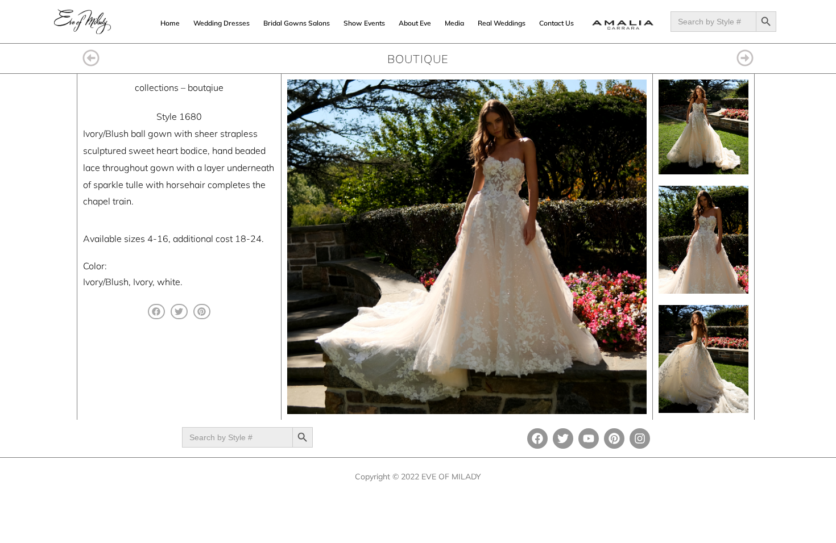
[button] (156, 311)
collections (157, 87)
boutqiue (206, 87)
